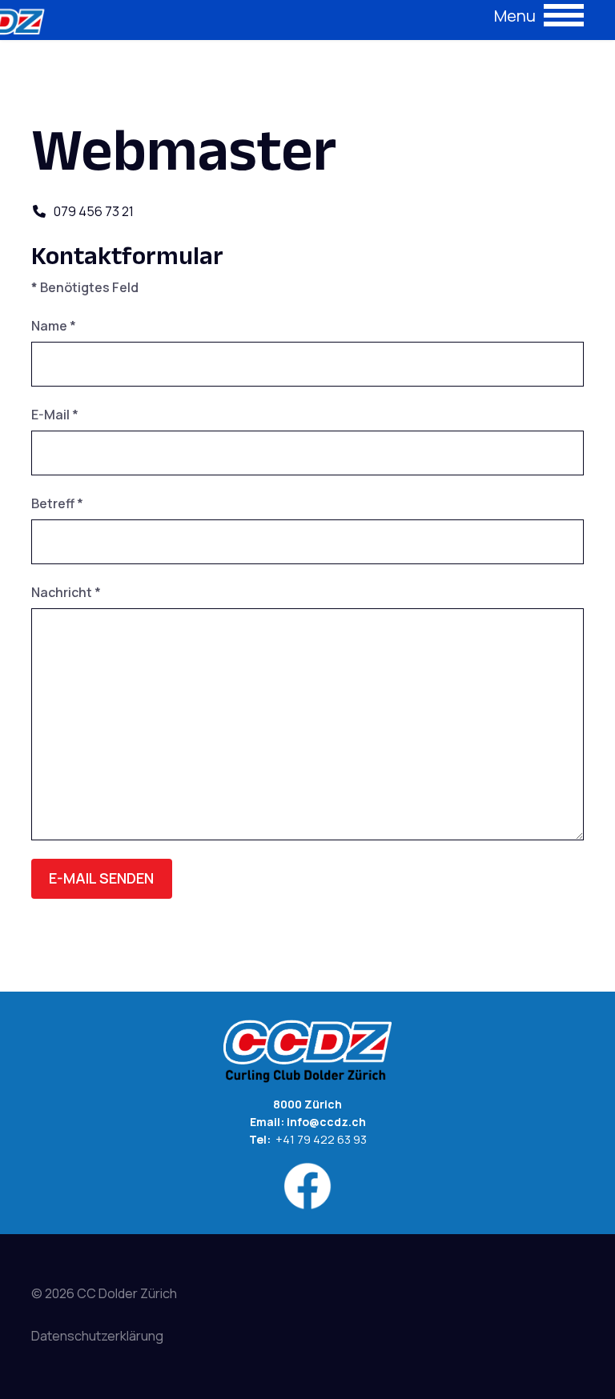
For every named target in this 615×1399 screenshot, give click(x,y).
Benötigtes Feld (85, 287)
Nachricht (66, 592)
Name (53, 326)
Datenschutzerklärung (97, 1336)
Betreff (57, 503)
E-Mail (54, 414)
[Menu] (539, 20)
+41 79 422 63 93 (320, 1139)
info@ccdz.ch (326, 1121)
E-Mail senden (101, 878)
